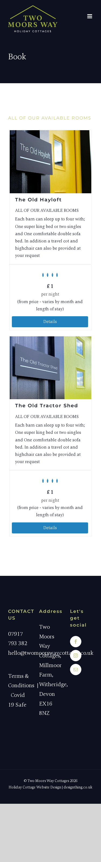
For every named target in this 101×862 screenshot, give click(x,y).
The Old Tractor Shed (46, 406)
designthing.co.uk (78, 787)
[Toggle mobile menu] (90, 16)
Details (50, 321)
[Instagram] (75, 655)
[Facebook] (75, 641)
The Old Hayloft (38, 200)
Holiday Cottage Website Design (35, 787)
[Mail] (75, 669)
